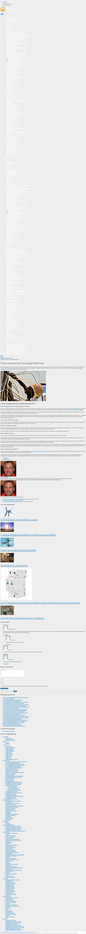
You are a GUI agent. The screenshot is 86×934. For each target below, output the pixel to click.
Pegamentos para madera (13, 124)
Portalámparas (10, 334)
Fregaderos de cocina (12, 79)
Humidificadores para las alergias (15, 55)
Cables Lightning (10, 25)
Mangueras (9, 332)
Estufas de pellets (11, 52)
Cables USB (9, 29)
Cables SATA (9, 28)
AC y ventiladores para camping (14, 37)
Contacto (5, 1)
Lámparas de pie (10, 151)
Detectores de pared (12, 108)
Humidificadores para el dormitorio (16, 54)
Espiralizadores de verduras (14, 78)
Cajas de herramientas (12, 96)
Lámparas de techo (11, 152)
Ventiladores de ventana (13, 70)
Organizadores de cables (13, 30)
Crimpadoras (9, 103)
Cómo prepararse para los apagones (11, 701)
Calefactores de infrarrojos (14, 40)
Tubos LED (8, 157)
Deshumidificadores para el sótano (16, 48)
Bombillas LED (10, 141)
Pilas (7, 333)
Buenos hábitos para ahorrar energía (11, 723)
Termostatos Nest (13, 58)
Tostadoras (9, 91)
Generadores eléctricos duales (15, 249)
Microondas (9, 87)
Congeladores (10, 73)
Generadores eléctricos (10, 248)
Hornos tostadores (11, 80)
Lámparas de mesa (11, 150)
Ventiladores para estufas (13, 62)
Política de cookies (6, 5)
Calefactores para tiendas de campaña (17, 43)
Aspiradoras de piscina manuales (15, 346)
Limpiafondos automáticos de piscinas (16, 350)
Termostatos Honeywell (15, 59)
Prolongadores (10, 335)
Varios (7, 341)
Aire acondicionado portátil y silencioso (17, 35)
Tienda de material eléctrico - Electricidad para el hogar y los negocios (16, 931)
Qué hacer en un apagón (14, 565)
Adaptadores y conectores (13, 321)
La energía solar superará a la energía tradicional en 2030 (16, 707)
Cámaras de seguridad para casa (15, 72)
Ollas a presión (10, 90)
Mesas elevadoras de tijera (13, 120)
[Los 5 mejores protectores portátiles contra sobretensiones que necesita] (43, 584)
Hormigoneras (10, 115)
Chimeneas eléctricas (12, 45)
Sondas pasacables (11, 337)
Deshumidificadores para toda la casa (16, 47)
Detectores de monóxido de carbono (16, 77)
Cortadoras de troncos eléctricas (16, 101)
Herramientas (7, 92)
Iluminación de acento (12, 144)
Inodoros (8, 167)
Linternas (8, 331)
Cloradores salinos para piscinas (15, 348)
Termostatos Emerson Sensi (16, 61)
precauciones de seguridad (78, 408)
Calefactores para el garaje (14, 41)
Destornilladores (11, 107)
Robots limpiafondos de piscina (15, 352)
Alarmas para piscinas (12, 344)
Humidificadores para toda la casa (15, 53)
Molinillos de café (11, 89)
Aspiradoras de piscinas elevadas (15, 345)
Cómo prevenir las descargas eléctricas (12, 724)
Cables (5, 16)
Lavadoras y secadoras (12, 82)
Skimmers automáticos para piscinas (16, 353)
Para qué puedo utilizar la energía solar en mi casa (15, 705)
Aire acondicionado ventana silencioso (17, 36)
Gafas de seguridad (11, 110)
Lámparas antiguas (11, 148)
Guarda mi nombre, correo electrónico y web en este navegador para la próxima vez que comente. (25, 686)
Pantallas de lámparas (12, 155)
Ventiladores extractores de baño (16, 64)
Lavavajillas (9, 83)
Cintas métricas (10, 98)
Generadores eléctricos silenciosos (16, 252)
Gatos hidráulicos (11, 162)
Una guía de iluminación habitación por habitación (14, 721)
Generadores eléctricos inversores (16, 251)
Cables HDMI (9, 23)
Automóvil (6, 160)
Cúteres (8, 104)
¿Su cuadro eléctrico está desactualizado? (13, 501)
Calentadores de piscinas (13, 347)
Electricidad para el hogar (6, 358)
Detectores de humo (11, 76)
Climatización (7, 31)
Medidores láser (10, 121)
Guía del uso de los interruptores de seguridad (14, 715)
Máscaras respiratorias (12, 119)
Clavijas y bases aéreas (12, 325)
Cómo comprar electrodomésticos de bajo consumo (15, 499)
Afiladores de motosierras (13, 93)
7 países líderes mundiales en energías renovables (28, 534)
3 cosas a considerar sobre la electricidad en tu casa (15, 709)
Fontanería (6, 245)
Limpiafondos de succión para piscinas (16, 351)
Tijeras (8, 135)
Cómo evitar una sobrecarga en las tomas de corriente (16, 717)
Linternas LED (10, 154)
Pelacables (9, 126)
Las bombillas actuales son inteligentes (12, 718)
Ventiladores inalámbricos (13, 65)
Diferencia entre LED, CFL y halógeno (12, 714)
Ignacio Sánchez (4, 477)
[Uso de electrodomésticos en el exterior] (43, 610)
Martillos (8, 117)
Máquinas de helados (12, 86)
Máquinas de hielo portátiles (14, 85)
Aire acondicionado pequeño (14, 34)
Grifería (8, 246)
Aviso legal (5, 2)
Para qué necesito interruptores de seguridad (13, 722)
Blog (4, 158)
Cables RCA (9, 27)
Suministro (9, 247)
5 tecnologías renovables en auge (19, 519)
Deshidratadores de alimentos (14, 74)
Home (2, 355)
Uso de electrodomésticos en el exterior (22, 618)
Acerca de (5, 458)
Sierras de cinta (10, 130)
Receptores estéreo (11, 164)
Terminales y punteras (12, 338)
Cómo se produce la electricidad (18, 550)
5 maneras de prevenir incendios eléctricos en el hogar (16, 702)
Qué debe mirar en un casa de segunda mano (13, 703)
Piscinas (5, 343)
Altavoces (8, 161)
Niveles (8, 122)
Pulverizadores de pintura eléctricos (17, 128)
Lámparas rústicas (11, 153)
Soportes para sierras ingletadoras (16, 132)
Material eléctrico (8, 320)
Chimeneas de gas (10, 46)
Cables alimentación (11, 18)
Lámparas (5, 139)
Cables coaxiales (10, 21)
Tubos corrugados (11, 340)
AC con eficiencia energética (14, 33)
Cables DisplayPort (11, 22)
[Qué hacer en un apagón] (43, 558)
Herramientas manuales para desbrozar (17, 114)
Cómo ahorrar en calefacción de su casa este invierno (15, 716)
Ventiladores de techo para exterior (16, 67)
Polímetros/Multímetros (13, 127)
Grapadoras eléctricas (12, 111)
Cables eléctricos (11, 323)
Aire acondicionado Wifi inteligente (16, 39)
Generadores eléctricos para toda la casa (18, 254)
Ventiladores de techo (12, 66)
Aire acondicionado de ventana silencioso (18, 189)
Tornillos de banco (11, 136)
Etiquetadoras (10, 109)
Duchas (8, 166)
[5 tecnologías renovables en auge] (43, 512)
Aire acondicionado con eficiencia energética (19, 185)
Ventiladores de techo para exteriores (17, 220)
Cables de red (9, 24)
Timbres (8, 339)
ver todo (21, 497)
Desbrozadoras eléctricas (13, 105)
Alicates (8, 95)
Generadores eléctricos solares (15, 253)
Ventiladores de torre (12, 68)
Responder (5, 634)
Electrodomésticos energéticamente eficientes (14, 726)
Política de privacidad (7, 4)
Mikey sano (11, 659)
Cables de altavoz (11, 20)
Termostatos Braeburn (15, 60)
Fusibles (8, 327)
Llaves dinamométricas (12, 116)
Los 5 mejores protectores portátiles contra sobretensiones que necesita (40, 602)
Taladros (8, 133)
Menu (2, 14)
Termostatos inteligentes (13, 56)
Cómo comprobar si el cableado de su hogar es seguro (16, 704)
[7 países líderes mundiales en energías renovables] (43, 527)
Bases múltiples (10, 322)
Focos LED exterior (11, 142)
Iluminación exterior (12, 147)
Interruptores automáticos (14, 328)
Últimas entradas (7, 459)
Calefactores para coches (13, 42)
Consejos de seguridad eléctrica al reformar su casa (15, 720)
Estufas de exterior (11, 49)
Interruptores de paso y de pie (14, 329)
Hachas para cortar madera (14, 113)
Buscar (15, 691)
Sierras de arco (10, 129)
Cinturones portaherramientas (15, 99)
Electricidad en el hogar (8, 731)
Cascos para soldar (11, 97)
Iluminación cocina (11, 146)
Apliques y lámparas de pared (14, 140)
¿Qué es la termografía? (8, 500)
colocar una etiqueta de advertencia (44, 451)
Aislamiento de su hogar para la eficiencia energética (15, 713)
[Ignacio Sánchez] (8, 476)
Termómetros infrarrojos (13, 134)
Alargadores (9, 17)
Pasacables (9, 123)
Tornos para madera (11, 138)
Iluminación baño (10, 145)
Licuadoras (9, 84)
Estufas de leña (10, 51)
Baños (5, 165)
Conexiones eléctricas (12, 326)
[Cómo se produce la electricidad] (43, 542)
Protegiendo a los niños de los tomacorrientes (14, 711)
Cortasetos (9, 102)
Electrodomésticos (9, 71)
